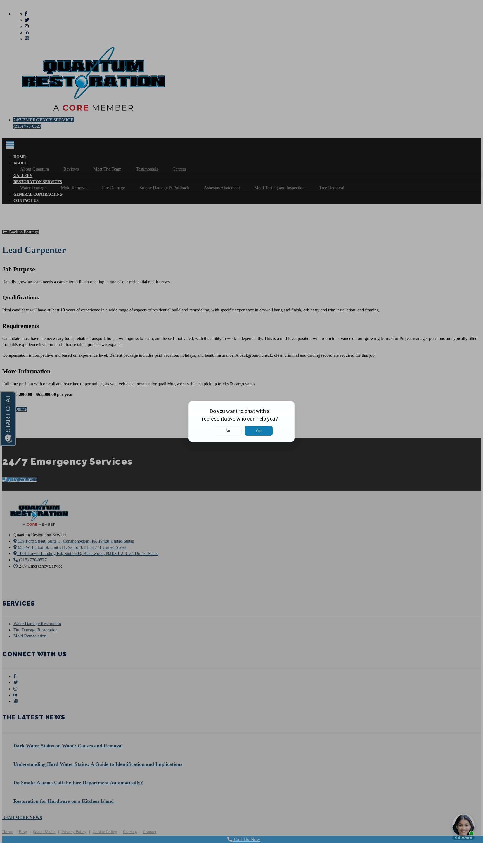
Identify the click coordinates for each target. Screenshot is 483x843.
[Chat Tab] (241, 421)
